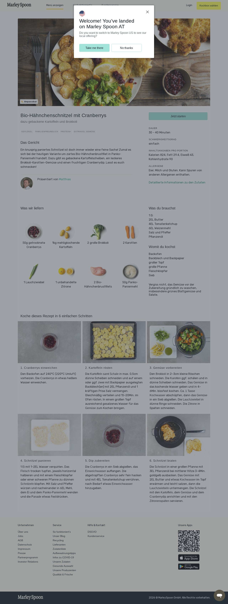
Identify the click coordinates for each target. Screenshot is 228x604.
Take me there (94, 47)
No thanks (126, 47)
